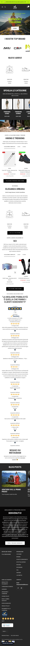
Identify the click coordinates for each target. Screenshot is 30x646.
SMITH (9, 276)
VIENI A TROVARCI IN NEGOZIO (15, 543)
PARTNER (18, 572)
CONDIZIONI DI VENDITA (7, 586)
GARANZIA (4, 589)
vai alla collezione (15, 232)
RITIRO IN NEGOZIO (6, 603)
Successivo (17, 321)
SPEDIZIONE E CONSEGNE (5, 592)
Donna (15, 28)
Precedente (12, 321)
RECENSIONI (19, 567)
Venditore (9, 79)
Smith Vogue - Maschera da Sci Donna (10, 279)
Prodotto (9, 81)
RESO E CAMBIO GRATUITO (5, 599)
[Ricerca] (5, 7)
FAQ (17, 570)
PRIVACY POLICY (6, 606)
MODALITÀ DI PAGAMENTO (5, 583)
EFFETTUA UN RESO (21, 562)
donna (24, 146)
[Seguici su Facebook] (18, 588)
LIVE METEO (19, 575)
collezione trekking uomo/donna (15, 180)
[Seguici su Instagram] (21, 588)
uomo (18, 146)
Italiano (4, 631)
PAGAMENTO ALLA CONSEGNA (6, 609)
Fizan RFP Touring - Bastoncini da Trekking (9, 171)
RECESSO (18, 564)
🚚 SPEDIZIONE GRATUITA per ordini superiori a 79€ (15, 1)
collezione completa (9, 146)
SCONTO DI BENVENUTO (22, 559)
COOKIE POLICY (5, 596)
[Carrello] (27, 7)
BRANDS (18, 556)
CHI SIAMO (18, 554)
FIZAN (9, 168)
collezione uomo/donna (15, 288)
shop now (7, 116)
